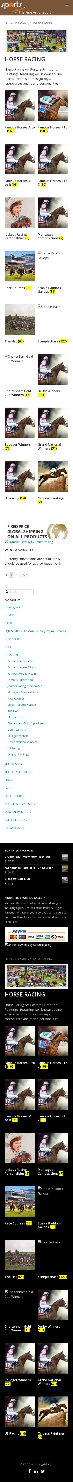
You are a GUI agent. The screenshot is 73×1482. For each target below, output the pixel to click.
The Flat (13, 711)
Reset (23, 575)
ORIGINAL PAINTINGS (18, 812)
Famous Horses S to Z (21, 680)
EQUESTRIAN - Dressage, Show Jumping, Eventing (35, 631)
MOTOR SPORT (14, 764)
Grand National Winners (22, 742)
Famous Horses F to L (21, 667)
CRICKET (10, 623)
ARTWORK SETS (15, 828)
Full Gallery (22, 23)
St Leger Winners (18, 736)
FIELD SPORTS (13, 639)
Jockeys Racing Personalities (25, 686)
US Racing (14, 748)
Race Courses (16, 698)
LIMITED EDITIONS (16, 820)
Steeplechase (16, 717)
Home (9, 23)
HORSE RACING (14, 655)
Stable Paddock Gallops (22, 705)
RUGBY (9, 780)
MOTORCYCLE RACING (18, 772)
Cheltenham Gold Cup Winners (27, 723)
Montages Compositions (23, 692)
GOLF (8, 647)
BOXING (10, 615)
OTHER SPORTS (14, 796)
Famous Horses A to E (21, 661)
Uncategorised (13, 607)
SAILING (9, 788)
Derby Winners (17, 729)
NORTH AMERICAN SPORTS (21, 804)
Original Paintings (18, 754)
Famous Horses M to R (22, 673)
